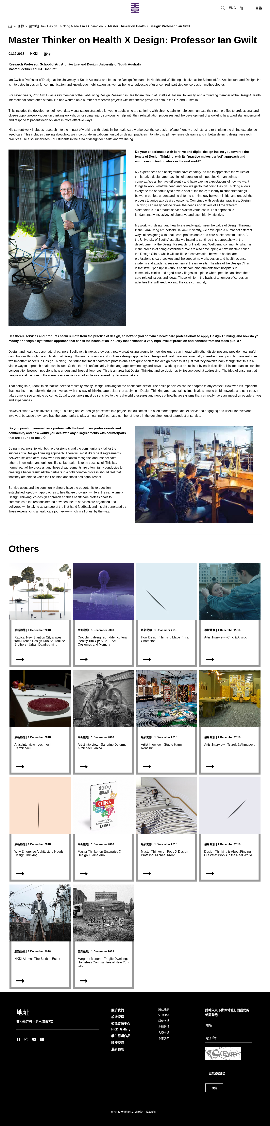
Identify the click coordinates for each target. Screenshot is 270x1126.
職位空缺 (163, 1020)
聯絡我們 (163, 1009)
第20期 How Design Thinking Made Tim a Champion (66, 26)
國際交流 (117, 1042)
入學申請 (163, 1032)
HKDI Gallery (120, 1029)
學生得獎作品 (120, 1036)
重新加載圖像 (217, 1073)
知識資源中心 (120, 1023)
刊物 (20, 26)
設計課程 (117, 1017)
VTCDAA (163, 1015)
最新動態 (117, 1049)
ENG (232, 7)
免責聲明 (163, 1038)
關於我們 (117, 1010)
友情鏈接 (163, 1026)
